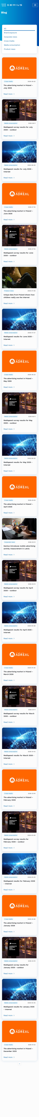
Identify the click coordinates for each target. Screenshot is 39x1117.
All (5, 29)
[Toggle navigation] (35, 5)
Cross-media (9, 41)
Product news (9, 49)
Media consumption (12, 45)
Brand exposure (10, 33)
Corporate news (10, 37)
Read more (8, 94)
